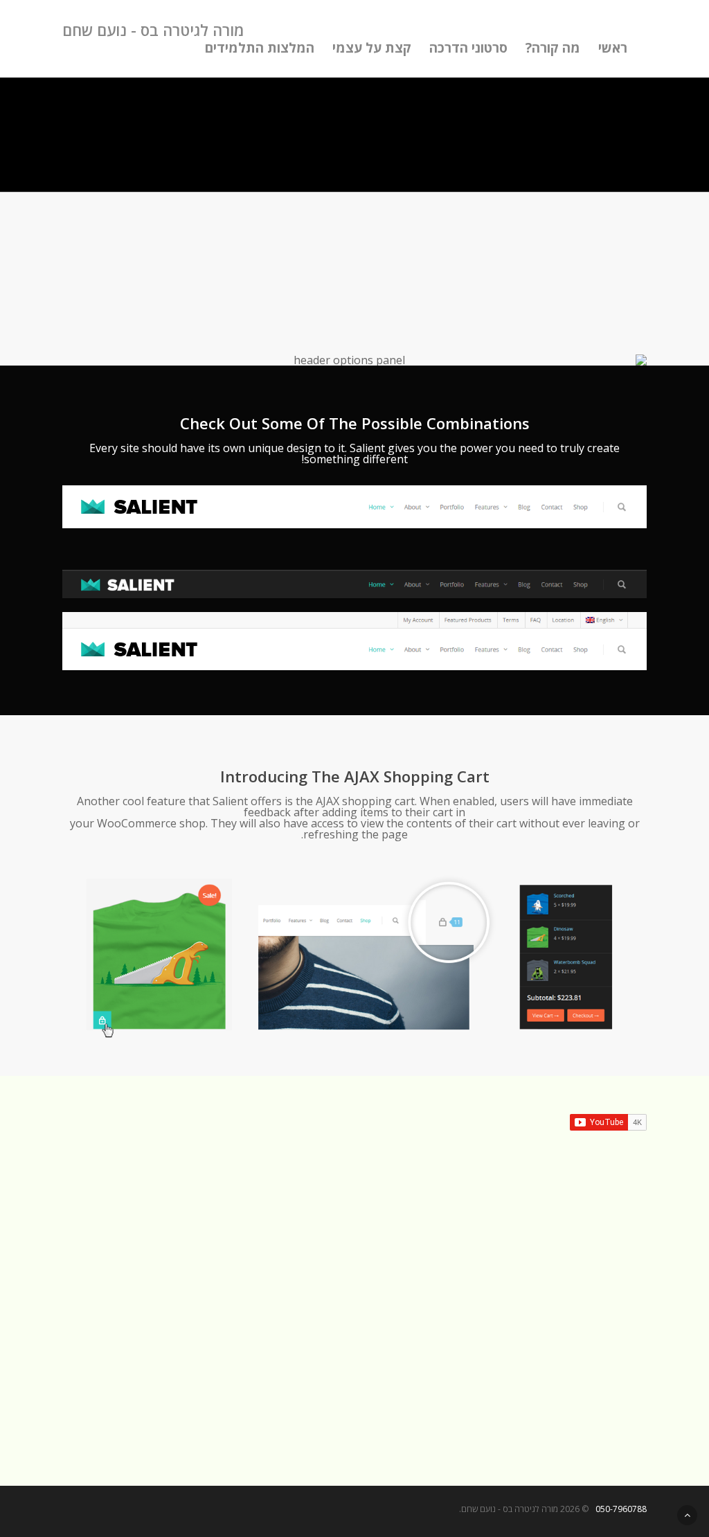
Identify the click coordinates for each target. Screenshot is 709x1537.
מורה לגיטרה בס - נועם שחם (153, 29)
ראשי (612, 48)
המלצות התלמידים (259, 48)
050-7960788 (621, 1509)
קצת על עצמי (371, 48)
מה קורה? (553, 48)
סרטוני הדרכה (468, 48)
